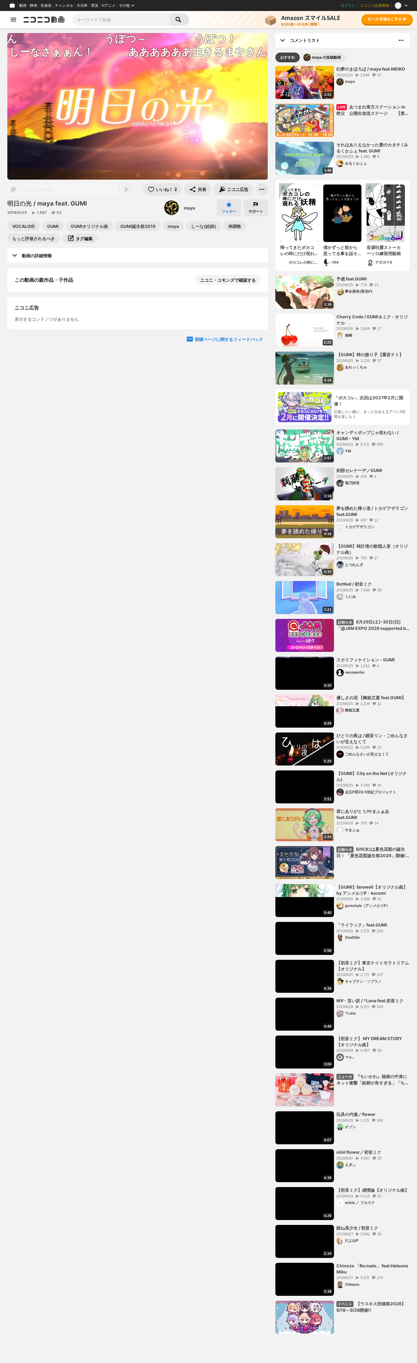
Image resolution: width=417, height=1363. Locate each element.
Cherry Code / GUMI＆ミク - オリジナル (372, 319)
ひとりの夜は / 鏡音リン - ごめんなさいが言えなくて (372, 738)
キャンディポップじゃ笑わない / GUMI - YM (367, 435)
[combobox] (121, 19)
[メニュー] (262, 189)
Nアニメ (108, 5)
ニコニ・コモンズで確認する (228, 280)
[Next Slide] (256, 441)
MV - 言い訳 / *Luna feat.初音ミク (370, 1000)
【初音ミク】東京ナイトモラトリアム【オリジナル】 (372, 965)
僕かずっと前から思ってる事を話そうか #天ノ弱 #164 (341, 250)
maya (189, 207)
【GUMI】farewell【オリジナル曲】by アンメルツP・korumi (372, 890)
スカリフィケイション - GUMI (365, 659)
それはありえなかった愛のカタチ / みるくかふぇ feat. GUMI (372, 147)
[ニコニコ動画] (44, 19)
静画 (33, 5)
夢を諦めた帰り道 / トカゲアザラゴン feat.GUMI (372, 511)
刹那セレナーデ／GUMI (359, 470)
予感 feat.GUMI (351, 278)
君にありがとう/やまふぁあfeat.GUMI (362, 814)
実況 (94, 5)
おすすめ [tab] (287, 57)
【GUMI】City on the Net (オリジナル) (371, 776)
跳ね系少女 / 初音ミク (357, 1227)
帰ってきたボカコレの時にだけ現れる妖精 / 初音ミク (297, 250)
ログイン (348, 5)
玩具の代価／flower (355, 1114)
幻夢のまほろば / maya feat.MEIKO (370, 68)
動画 (23, 5)
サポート (255, 211)
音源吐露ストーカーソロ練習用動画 (384, 250)
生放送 (46, 5)
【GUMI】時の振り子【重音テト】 (370, 354)
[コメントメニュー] (401, 40)
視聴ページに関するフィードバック (229, 499)
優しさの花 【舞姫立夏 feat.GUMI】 (371, 697)
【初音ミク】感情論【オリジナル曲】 (372, 1190)
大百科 (82, 5)
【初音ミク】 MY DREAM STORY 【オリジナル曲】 (369, 1041)
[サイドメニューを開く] (13, 19)
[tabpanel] (342, 700)
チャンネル (64, 5)
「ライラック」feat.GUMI (361, 924)
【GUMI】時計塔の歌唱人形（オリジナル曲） (372, 549)
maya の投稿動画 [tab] (326, 57)
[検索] (179, 19)
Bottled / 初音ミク (354, 583)
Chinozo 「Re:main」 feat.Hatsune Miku (372, 1268)
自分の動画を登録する (49, 384)
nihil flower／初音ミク (358, 1152)
